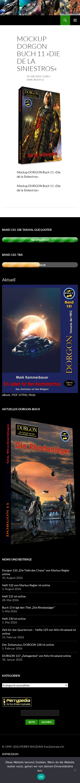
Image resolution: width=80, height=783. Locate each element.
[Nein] (75, 770)
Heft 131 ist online (14, 596)
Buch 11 (39, 79)
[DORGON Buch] (40, 481)
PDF (15, 395)
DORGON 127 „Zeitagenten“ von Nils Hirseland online (36, 655)
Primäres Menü (75, 20)
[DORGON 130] (40, 338)
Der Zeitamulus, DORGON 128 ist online (28, 644)
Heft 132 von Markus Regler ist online (26, 585)
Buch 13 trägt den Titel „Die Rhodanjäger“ (28, 607)
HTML (23, 395)
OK (41, 776)
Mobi (32, 395)
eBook (6, 395)
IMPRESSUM (10, 754)
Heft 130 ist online (14, 618)
